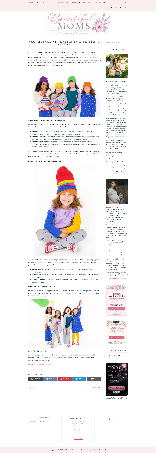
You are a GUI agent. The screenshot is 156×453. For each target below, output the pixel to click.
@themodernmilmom (116, 245)
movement (64, 293)
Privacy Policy (86, 450)
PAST (32, 387)
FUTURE (96, 387)
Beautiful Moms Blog (78, 23)
